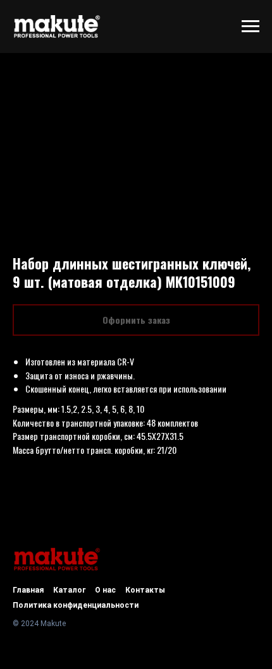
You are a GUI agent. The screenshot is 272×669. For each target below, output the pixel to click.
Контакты (145, 590)
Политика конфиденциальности (76, 605)
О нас (105, 590)
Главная (28, 590)
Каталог (69, 590)
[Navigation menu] (250, 26)
